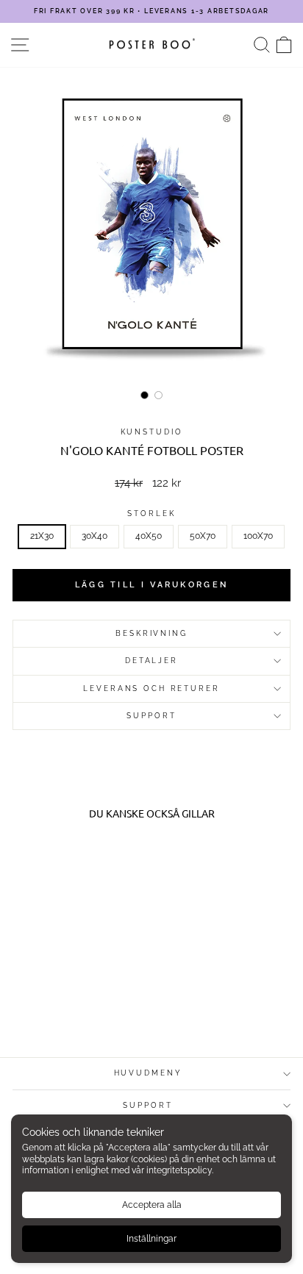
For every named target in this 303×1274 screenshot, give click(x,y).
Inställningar (151, 1239)
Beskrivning (151, 633)
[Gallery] (151, 236)
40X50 (148, 536)
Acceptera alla (152, 1205)
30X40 (94, 536)
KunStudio (152, 432)
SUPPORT (151, 716)
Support (147, 1105)
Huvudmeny (148, 1073)
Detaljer (151, 660)
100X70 (258, 536)
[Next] (269, 226)
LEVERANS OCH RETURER (151, 688)
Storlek (151, 513)
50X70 (202, 536)
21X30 (42, 536)
